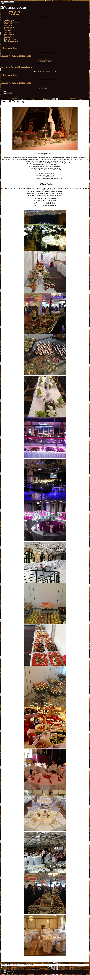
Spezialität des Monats (12, 22)
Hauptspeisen (9, 27)
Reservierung (9, 34)
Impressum (8, 37)
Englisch (15, 41)
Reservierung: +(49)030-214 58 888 (45, 71)
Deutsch (14, 39)
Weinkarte (8, 32)
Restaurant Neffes (45, 62)
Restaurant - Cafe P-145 (45, 89)
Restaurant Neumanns (45, 60)
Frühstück (8, 23)
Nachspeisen (8, 29)
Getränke (7, 30)
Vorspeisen (8, 25)
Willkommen (9, 20)
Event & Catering (10, 36)
